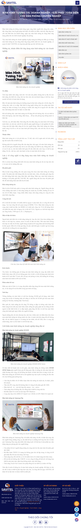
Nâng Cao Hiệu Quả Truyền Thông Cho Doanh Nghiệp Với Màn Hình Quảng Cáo (67, 124)
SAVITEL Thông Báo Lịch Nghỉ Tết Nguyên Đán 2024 (68, 118)
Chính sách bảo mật (7, 497)
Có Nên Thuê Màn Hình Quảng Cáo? (67, 112)
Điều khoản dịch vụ (6, 494)
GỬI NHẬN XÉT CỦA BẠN (70, 102)
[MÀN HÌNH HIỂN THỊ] (10, 3)
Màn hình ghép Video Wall (67, 43)
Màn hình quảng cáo (65, 53)
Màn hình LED (63, 50)
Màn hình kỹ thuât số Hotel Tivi (68, 35)
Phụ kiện (61, 57)
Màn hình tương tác (65, 32)
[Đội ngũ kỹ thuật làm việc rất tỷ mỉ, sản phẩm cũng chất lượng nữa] (68, 78)
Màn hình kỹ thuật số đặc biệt (68, 39)
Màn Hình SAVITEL (38, 527)
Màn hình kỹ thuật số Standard (68, 46)
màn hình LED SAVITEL (33, 501)
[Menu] (77, 3)
